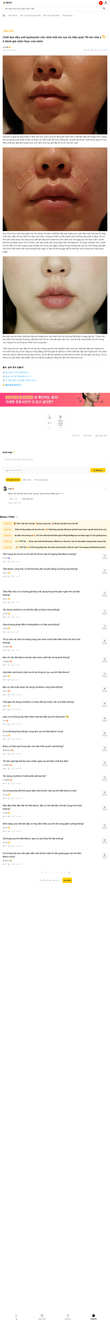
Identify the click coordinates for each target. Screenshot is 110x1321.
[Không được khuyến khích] (16, 499)
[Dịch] (103, 37)
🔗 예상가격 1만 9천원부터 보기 (16, 376)
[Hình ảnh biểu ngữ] (55, 400)
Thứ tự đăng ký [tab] (41, 480)
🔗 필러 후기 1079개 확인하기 (15, 372)
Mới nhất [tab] (27, 480)
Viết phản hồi (27, 499)
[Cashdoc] (8, 3)
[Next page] (69, 872)
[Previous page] (41, 872)
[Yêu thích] (17, 517)
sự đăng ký (98, 470)
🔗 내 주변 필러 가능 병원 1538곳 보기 (19, 380)
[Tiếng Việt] (101, 3)
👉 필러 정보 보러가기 (12, 384)
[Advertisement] (55, 23)
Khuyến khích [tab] (13, 480)
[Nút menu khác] (4, 15)
